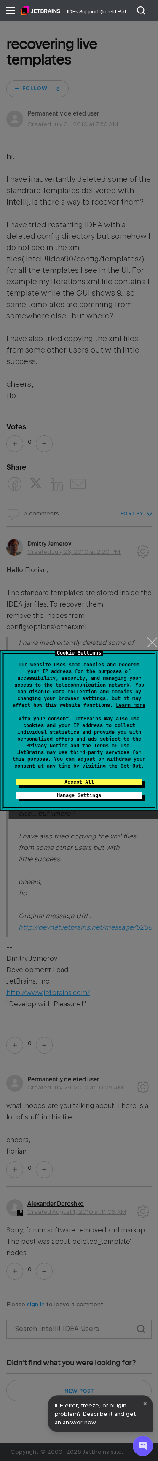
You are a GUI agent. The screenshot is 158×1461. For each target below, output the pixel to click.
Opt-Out (131, 766)
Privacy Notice (46, 745)
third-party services (99, 752)
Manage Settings (79, 795)
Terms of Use (111, 745)
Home (40, 10)
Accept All (79, 782)
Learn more (130, 705)
